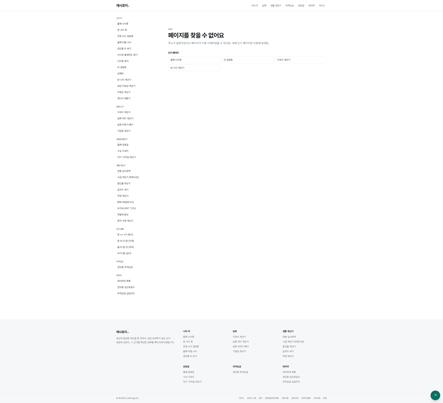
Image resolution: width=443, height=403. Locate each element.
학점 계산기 (122, 195)
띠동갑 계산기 (123, 92)
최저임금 (290, 5)
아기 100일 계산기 (126, 157)
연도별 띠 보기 (124, 48)
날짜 (264, 5)
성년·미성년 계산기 (126, 86)
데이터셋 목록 (123, 281)
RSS (325, 398)
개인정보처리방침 (272, 398)
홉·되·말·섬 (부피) (125, 247)
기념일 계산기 (123, 130)
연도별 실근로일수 (126, 287)
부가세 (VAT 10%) (126, 208)
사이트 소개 (251, 398)
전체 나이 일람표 (125, 36)
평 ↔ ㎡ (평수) (125, 234)
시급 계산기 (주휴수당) (128, 177)
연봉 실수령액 (123, 171)
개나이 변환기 (123, 98)
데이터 (311, 5)
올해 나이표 (122, 23)
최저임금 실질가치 (126, 293)
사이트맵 (316, 398)
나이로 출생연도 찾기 (127, 54)
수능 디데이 (122, 151)
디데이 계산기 (123, 112)
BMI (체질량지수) (125, 202)
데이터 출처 (306, 398)
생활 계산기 (275, 5)
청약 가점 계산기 (125, 220)
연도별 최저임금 (125, 267)
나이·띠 (254, 5)
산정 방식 (295, 398)
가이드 (322, 5)
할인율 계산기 (123, 183)
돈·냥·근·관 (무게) (125, 240)
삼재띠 (120, 73)
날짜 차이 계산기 (125, 118)
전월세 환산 (122, 214)
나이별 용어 (122, 61)
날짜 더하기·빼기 (125, 124)
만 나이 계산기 (124, 79)
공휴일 (301, 5)
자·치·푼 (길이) (124, 253)
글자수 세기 (122, 189)
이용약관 (285, 398)
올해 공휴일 (122, 144)
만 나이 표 (122, 30)
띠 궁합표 (121, 67)
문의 (260, 398)
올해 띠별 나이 (124, 42)
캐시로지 (122, 5)
